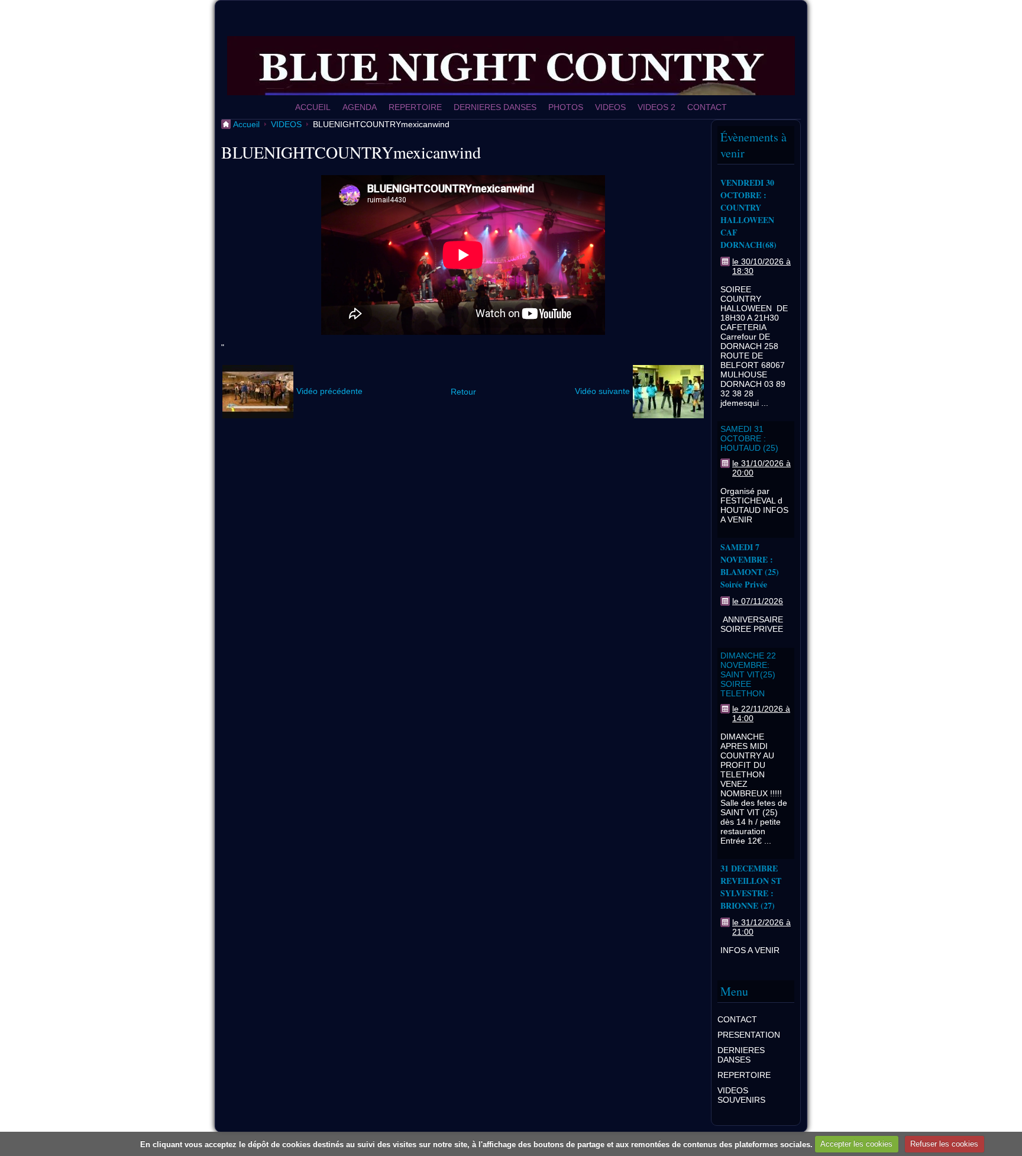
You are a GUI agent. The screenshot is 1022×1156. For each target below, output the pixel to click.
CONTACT (707, 107)
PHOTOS (565, 107)
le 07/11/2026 (757, 601)
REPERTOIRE (415, 107)
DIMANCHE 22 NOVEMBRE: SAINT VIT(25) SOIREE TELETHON (748, 674)
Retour (463, 391)
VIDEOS (610, 107)
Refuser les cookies (944, 1143)
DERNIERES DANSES (495, 107)
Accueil (246, 124)
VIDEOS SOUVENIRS (741, 1095)
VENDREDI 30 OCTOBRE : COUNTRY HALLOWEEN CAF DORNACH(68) (748, 213)
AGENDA (359, 107)
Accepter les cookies (856, 1143)
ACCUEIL (313, 107)
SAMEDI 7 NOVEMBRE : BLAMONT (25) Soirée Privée (749, 565)
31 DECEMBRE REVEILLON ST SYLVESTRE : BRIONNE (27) (750, 887)
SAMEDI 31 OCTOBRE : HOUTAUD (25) (749, 438)
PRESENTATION (748, 1034)
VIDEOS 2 (656, 107)
